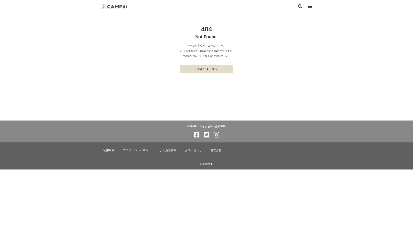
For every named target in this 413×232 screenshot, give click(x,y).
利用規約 (108, 150)
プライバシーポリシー (137, 150)
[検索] (300, 6)
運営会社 (216, 150)
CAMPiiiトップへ (206, 69)
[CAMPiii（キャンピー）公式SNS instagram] (216, 134)
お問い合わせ (193, 150)
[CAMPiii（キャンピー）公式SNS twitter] (206, 134)
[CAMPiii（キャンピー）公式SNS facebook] (196, 134)
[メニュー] (310, 6)
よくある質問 (168, 150)
